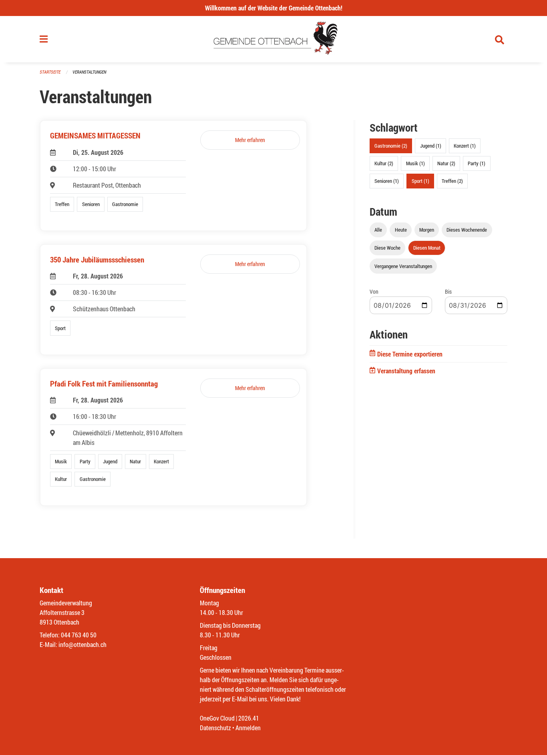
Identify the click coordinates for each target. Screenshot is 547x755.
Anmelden (248, 727)
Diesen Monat (426, 247)
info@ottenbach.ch (82, 644)
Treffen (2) (452, 181)
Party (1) (476, 163)
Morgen (426, 229)
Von (374, 291)
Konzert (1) (465, 145)
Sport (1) (420, 181)
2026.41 (248, 718)
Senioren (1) (386, 181)
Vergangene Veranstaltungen (403, 266)
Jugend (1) (430, 145)
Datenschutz (215, 727)
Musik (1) (415, 163)
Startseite (50, 72)
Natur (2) (446, 163)
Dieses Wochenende (466, 229)
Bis (448, 291)
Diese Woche (387, 247)
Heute (401, 229)
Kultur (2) (383, 163)
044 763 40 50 (79, 635)
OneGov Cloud (217, 718)
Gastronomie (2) (390, 145)
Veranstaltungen (89, 72)
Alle (378, 229)
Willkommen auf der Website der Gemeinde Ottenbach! (273, 8)
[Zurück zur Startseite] (273, 39)
